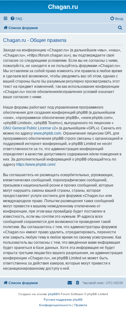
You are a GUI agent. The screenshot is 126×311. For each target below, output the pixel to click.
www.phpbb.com (47, 133)
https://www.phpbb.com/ (35, 164)
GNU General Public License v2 (29, 128)
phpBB (53, 294)
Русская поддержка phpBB (63, 299)
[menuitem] (16, 18)
